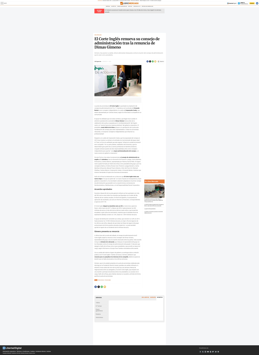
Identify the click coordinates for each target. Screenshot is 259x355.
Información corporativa (9, 351)
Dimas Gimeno (101, 280)
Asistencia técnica (41, 351)
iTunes (218, 352)
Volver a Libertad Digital (231, 3)
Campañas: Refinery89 (7, 353)
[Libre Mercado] (129, 3)
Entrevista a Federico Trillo (107, 0)
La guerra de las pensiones (149, 208)
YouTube (208, 352)
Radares (98, 314)
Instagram (205, 352)
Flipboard (213, 352)
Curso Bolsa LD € (137, 6)
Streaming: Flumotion (25, 353)
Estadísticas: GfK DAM (16, 353)
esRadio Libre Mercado (122, 6)
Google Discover (210, 352)
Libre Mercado (98, 35)
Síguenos (162, 61)
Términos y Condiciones (23, 351)
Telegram (216, 352)
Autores (49, 351)
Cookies (32, 351)
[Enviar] (153, 61)
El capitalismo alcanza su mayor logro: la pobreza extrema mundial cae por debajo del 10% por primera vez (153, 200)
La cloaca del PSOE (115, 0)
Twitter (203, 352)
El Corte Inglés (108, 280)
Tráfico (98, 302)
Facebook (200, 352)
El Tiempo (99, 306)
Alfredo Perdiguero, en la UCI (144, 0)
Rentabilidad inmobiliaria (147, 6)
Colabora (252, 3)
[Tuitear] (150, 61)
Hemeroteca (99, 317)
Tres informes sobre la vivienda (124, 0)
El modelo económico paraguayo (155, 0)
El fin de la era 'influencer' (135, 0)
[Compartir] (147, 61)
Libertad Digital (101, 348)
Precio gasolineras (99, 310)
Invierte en (113, 6)
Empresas (108, 6)
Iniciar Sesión (257, 3)
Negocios (130, 6)
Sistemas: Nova (32, 353)
